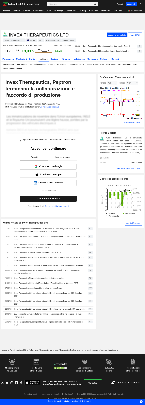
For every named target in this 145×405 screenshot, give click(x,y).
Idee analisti (21, 64)
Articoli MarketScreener (127, 64)
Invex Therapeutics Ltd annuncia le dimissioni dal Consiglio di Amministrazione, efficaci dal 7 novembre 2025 (49, 258)
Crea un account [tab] (62, 157)
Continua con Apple (50, 174)
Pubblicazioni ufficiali (95, 64)
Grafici (32, 59)
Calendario (92, 59)
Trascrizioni (61, 64)
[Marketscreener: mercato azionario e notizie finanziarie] (21, 4)
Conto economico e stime (114, 179)
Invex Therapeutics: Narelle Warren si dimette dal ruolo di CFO (38, 252)
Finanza (66, 59)
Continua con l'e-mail (48, 198)
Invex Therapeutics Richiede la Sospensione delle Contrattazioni (39, 278)
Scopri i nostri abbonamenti (57, 206)
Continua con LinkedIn (51, 182)
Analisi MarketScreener (12, 69)
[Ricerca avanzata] (95, 4)
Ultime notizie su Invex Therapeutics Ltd (25, 223)
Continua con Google (50, 166)
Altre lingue (111, 64)
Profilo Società (108, 133)
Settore (104, 59)
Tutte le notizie (8, 64)
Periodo (103, 83)
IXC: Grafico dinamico (131, 123)
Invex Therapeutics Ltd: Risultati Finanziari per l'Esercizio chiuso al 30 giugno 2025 (46, 283)
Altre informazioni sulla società (128, 169)
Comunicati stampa (77, 64)
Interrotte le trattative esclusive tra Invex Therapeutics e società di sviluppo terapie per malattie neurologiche (47, 271)
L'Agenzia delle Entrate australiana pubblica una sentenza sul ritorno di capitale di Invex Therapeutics (48, 315)
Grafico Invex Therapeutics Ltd (117, 77)
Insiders (51, 64)
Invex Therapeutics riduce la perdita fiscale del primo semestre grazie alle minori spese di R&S (48, 323)
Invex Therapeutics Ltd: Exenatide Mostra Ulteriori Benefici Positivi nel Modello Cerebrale (48, 265)
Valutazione (79, 59)
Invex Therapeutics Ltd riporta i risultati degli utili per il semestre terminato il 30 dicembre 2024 (48, 302)
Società (54, 59)
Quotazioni (21, 59)
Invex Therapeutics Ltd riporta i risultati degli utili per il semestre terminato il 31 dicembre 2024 (48, 294)
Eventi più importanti (37, 64)
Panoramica (8, 59)
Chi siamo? (68, 394)
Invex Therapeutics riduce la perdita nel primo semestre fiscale (38, 288)
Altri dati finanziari (133, 223)
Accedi (120, 4)
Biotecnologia (136, 162)
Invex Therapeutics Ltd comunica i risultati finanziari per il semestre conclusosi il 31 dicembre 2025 (107, 51)
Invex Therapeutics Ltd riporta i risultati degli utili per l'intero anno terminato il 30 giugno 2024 (50, 309)
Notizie (43, 59)
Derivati (115, 59)
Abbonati (131, 4)
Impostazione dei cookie (51, 394)
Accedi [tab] (34, 157)
